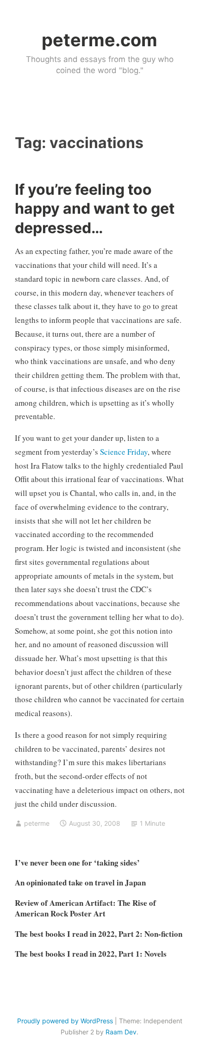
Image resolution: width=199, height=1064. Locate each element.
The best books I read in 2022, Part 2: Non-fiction (98, 934)
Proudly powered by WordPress (65, 1021)
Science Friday (124, 451)
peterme (37, 823)
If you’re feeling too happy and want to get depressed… (94, 208)
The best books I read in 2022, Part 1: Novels (91, 953)
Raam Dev (121, 1032)
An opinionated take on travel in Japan (80, 882)
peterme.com (99, 39)
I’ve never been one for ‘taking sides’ (77, 862)
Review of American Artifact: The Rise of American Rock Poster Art (85, 908)
